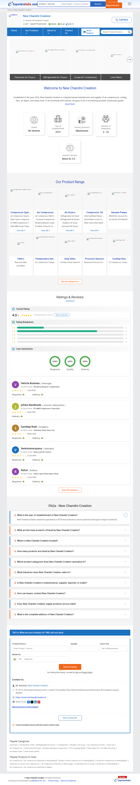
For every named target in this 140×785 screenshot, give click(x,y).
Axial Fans (14, 745)
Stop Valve (69, 259)
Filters (21, 259)
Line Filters (116, 77)
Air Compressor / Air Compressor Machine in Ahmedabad (33, 760)
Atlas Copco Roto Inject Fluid (94, 223)
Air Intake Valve (16, 751)
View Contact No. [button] (70, 718)
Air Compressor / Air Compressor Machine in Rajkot (31, 767)
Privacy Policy (87, 672)
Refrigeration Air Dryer (70, 216)
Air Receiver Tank (27, 745)
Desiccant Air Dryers (24, 77)
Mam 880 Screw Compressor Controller (21, 226)
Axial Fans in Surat (17, 764)
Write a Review (62, 315)
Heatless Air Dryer (70, 223)
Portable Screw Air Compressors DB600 (45, 226)
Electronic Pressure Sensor (94, 262)
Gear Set (110, 745)
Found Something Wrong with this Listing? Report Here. (37, 725)
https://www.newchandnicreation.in (31, 697)
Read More (70, 104)
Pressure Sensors (94, 259)
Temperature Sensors (45, 259)
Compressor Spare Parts (21, 212)
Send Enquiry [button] (89, 31)
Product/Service (19, 644)
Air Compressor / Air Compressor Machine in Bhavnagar (50, 764)
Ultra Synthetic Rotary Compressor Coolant (94, 216)
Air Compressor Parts (96, 745)
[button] (121, 20)
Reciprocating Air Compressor (45, 223)
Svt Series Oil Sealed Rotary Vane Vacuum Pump (119, 219)
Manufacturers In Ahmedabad (25, 707)
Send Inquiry (70, 666)
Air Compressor (45, 212)
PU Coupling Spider (78, 748)
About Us (51, 30)
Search (97, 4)
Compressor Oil (94, 212)
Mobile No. (16, 654)
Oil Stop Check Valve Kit (70, 262)
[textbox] (114, 648)
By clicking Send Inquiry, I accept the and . (70, 672)
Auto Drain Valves (32, 751)
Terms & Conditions (68, 781)
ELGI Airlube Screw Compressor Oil (94, 219)
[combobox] (17, 659)
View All (20, 230)
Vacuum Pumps (119, 212)
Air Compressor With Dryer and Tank (45, 216)
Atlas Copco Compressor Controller (21, 219)
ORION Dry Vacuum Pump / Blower (119, 216)
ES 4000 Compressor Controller (21, 223)
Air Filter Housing (108, 748)
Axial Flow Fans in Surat (84, 764)
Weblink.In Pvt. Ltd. (38, 781)
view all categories (69, 281)
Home (14, 30)
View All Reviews (69, 490)
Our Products (31, 30)
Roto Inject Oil (93, 748)
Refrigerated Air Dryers (55, 77)
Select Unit (104, 644)
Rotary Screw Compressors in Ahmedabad (76, 760)
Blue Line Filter (21, 262)
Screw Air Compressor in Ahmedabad (111, 760)
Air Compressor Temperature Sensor (45, 262)
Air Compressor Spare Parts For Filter (21, 216)
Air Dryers (70, 212)
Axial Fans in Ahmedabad (107, 764)
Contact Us (69, 31)
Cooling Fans (119, 259)
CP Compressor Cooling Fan (119, 262)
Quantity (74, 644)
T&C (76, 672)
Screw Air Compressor (85, 77)
